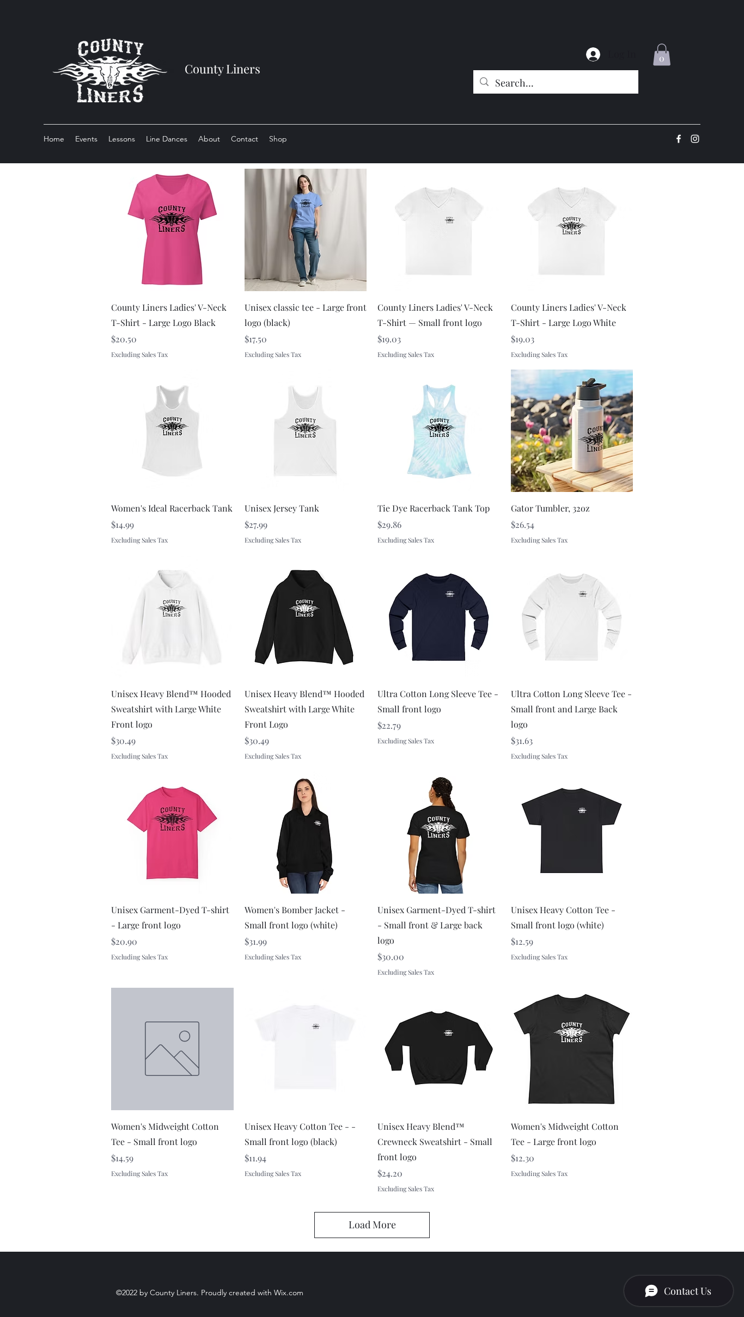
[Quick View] (172, 230)
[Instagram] (695, 138)
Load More (372, 1224)
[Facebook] (678, 138)
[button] (661, 55)
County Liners (222, 68)
